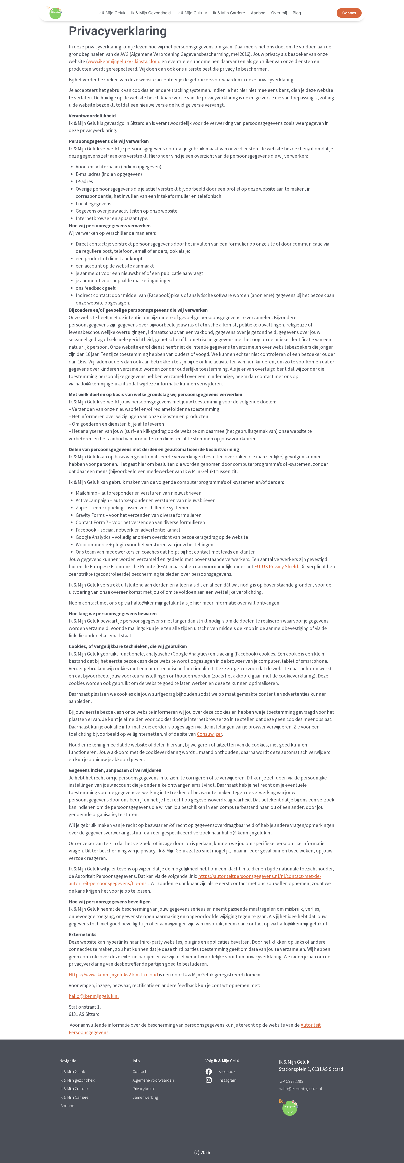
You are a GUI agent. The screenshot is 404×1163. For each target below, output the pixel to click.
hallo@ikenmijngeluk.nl (94, 996)
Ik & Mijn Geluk (111, 13)
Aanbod (258, 13)
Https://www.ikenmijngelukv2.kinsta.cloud (113, 974)
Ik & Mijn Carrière (229, 13)
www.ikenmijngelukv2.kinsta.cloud (124, 61)
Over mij (279, 13)
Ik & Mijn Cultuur (192, 13)
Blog (297, 13)
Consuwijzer (209, 734)
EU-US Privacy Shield (276, 566)
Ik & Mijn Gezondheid (151, 13)
